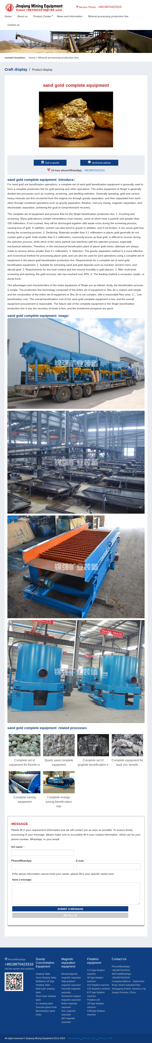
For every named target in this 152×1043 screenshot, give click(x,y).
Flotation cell (93, 1000)
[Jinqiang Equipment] (21, 8)
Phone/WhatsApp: (21, 860)
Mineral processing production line (108, 16)
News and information (69, 16)
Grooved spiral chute (46, 1007)
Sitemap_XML (89, 1038)
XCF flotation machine (98, 985)
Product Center (42, 16)
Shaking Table (43, 974)
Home (8, 16)
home (32, 57)
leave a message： (22, 879)
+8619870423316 (94, 170)
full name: (17, 847)
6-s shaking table (44, 1003)
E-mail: (80, 860)
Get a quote (52, 162)
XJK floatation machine (98, 988)
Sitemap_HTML (105, 1038)
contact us (13, 24)
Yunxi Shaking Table (46, 977)
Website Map (73, 1038)
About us (22, 16)
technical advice (101, 162)
